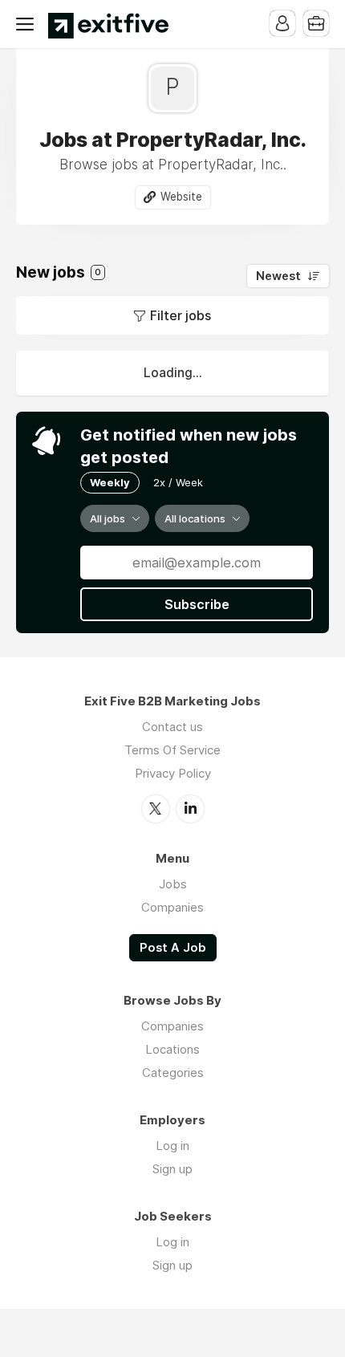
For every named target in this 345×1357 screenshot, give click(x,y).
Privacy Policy (173, 773)
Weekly (110, 482)
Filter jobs (180, 315)
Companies (172, 907)
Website (181, 196)
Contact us (172, 726)
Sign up (172, 1168)
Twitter (155, 809)
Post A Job (173, 948)
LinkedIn (190, 809)
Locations (172, 1049)
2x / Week (178, 482)
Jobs (173, 884)
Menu (28, 24)
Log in (172, 1145)
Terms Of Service (172, 750)
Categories (173, 1072)
